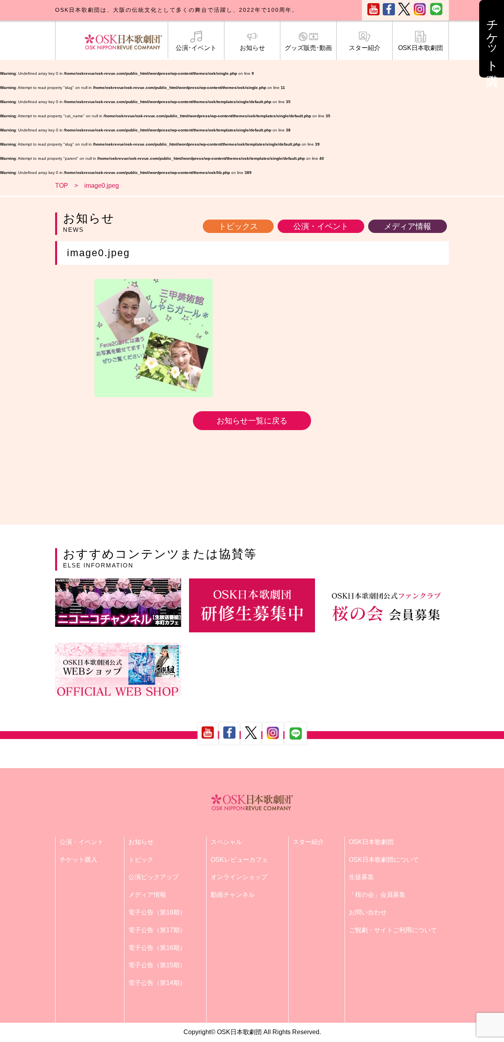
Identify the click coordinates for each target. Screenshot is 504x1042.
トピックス (238, 226)
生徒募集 (361, 877)
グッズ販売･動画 (308, 47)
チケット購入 (78, 859)
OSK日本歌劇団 (420, 47)
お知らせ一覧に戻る (252, 420)
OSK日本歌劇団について (384, 859)
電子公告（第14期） (157, 982)
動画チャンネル (233, 894)
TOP (61, 185)
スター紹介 (364, 47)
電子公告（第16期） (157, 947)
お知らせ (252, 47)
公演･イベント (196, 47)
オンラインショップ (239, 877)
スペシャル (226, 842)
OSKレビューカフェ (239, 859)
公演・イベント (320, 226)
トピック (141, 859)
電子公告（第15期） (157, 965)
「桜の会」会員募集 (377, 894)
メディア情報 (407, 226)
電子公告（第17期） (157, 930)
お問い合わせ (368, 912)
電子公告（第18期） (157, 912)
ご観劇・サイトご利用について (393, 930)
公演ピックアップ (153, 877)
